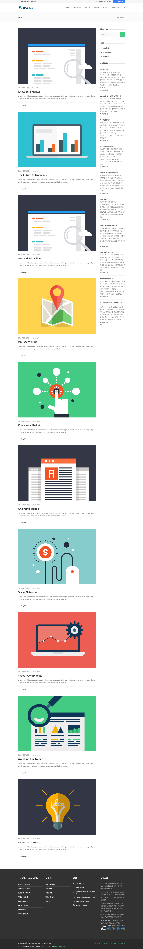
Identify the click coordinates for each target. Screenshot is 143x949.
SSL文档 (106, 48)
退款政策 (97, 943)
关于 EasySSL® (50, 884)
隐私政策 (122, 943)
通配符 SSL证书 (23, 905)
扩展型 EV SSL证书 (24, 893)
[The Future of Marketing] (57, 139)
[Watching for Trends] (57, 723)
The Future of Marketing (32, 175)
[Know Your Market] (57, 56)
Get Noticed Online (29, 258)
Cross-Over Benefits (30, 675)
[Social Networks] (57, 556)
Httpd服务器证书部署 (106, 146)
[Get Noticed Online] (57, 222)
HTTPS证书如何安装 (106, 252)
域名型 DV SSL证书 (24, 884)
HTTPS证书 (103, 199)
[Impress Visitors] (57, 306)
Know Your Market (29, 91)
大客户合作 (49, 888)
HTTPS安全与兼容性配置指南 (109, 173)
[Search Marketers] (57, 806)
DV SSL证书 (104, 69)
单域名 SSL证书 (23, 897)
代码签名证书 (22, 909)
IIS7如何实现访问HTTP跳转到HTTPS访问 (112, 303)
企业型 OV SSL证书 (24, 888)
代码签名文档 (107, 52)
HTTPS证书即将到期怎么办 (108, 225)
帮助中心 (48, 901)
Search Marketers (28, 842)
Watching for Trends (30, 759)
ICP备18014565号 (59, 947)
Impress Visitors (27, 341)
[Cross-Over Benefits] (57, 640)
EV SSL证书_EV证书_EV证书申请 (110, 96)
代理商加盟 (49, 893)
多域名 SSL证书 (23, 901)
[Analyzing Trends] (57, 473)
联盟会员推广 (50, 897)
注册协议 (105, 943)
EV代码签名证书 (105, 120)
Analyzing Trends (28, 508)
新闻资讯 (106, 56)
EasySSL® (120, 17)
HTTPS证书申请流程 (106, 278)
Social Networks (27, 592)
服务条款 (113, 943)
